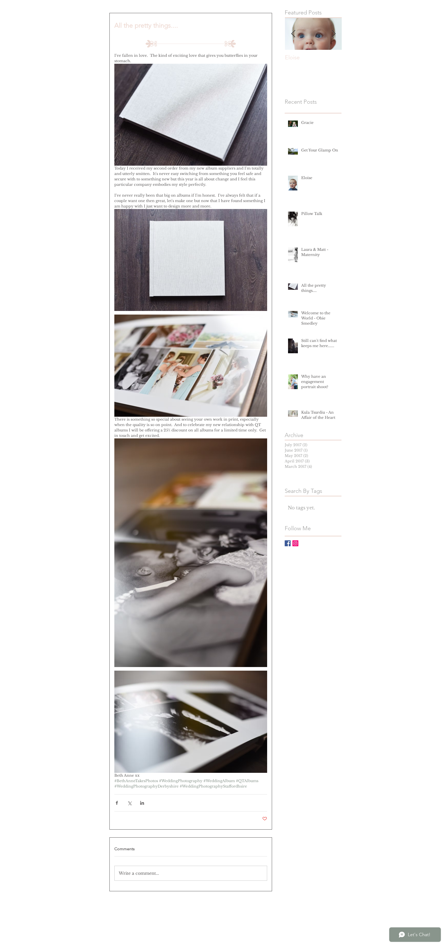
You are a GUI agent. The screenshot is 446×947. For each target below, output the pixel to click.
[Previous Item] (293, 34)
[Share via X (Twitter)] (129, 802)
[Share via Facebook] (116, 802)
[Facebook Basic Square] (288, 543)
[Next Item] (333, 34)
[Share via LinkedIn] (142, 802)
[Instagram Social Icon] (295, 543)
